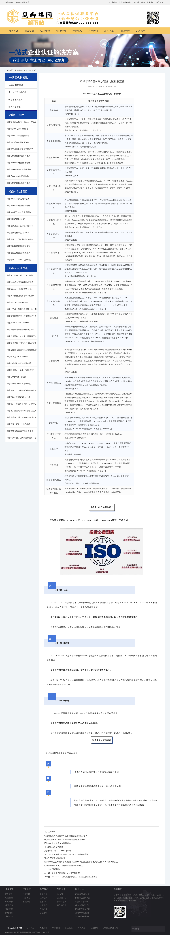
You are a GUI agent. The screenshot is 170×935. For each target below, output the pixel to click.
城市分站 (159, 2)
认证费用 (93, 143)
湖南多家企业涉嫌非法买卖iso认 (20, 225)
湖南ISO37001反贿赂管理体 (18, 162)
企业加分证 (61, 897)
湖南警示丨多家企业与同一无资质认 (22, 403)
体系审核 (97, 805)
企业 (118, 119)
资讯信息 (18, 70)
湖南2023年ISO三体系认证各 (19, 383)
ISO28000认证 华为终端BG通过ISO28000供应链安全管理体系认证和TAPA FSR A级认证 (81, 861)
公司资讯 (26, 894)
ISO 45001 (81, 155)
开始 (89, 163)
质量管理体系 (72, 143)
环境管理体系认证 (97, 314)
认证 (115, 106)
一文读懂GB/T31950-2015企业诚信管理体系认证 (64, 839)
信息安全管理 (123, 334)
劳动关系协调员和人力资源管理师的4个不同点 (63, 865)
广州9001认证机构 (52, 869)
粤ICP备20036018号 (40, 932)
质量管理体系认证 (89, 135)
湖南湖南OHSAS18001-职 (17, 128)
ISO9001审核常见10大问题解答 (57, 843)
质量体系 (85, 607)
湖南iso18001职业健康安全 (18, 135)
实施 (83, 276)
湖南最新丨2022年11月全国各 (19, 259)
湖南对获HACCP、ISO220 (18, 322)
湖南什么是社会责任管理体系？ (20, 363)
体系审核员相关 (15, 99)
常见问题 (109, 30)
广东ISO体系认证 (82, 894)
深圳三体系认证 (81, 901)
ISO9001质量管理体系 (80, 281)
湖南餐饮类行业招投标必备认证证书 (22, 343)
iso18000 (126, 265)
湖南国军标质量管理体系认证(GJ (20, 149)
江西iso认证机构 (82, 916)
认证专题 (45, 30)
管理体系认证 (109, 119)
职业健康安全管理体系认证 (115, 301)
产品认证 (86, 447)
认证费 (67, 364)
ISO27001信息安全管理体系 (117, 285)
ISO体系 (8, 894)
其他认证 (9, 916)
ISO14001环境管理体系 (102, 281)
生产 (142, 680)
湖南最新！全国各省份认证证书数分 (22, 390)
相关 (126, 405)
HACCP (76, 252)
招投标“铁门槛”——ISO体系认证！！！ (60, 850)
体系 (84, 152)
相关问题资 (61, 905)
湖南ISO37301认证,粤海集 (18, 176)
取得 (125, 326)
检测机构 (72, 106)
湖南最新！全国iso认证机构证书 (20, 239)
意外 (80, 733)
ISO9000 (79, 245)
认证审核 (121, 800)
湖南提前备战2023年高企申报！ (20, 431)
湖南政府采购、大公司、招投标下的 (22, 336)
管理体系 (109, 123)
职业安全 (111, 314)
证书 (81, 401)
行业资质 (9, 897)
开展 (74, 297)
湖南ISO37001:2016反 (16, 219)
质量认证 (80, 297)
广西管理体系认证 (82, 909)
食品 (119, 417)
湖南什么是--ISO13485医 (17, 356)
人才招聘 (141, 30)
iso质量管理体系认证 (83, 434)
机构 (80, 123)
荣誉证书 (9, 905)
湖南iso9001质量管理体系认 (18, 252)
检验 (66, 106)
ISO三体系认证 (97, 93)
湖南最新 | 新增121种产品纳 (18, 424)
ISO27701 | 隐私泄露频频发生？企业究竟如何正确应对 (74, 876)
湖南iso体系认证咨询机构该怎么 (20, 282)
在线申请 (125, 30)
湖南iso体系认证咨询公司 (17, 302)
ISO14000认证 (78, 488)
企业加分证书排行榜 (127, 2)
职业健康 (97, 119)
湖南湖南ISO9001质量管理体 (19, 212)
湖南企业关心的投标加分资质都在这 (22, 349)
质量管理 (78, 152)
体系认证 (95, 139)
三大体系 (90, 155)
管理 (90, 139)
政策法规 (26, 901)
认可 (105, 349)
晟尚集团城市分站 (110, 927)
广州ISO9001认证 (82, 897)
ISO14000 (104, 265)
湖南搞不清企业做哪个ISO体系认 (20, 295)
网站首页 (13, 30)
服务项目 (29, 30)
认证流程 (43, 905)
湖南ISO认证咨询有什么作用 (18, 397)
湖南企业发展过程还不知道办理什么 (22, 316)
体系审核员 (61, 901)
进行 (107, 353)
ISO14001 (115, 152)
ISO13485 (82, 285)
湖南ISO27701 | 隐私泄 (16, 376)
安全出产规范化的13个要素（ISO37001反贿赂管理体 (66, 854)
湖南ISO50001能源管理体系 (18, 155)
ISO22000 (97, 248)
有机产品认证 (72, 188)
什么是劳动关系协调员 (53, 846)
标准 (106, 252)
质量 (82, 106)
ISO (105, 180)
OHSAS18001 (107, 463)
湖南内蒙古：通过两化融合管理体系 (22, 417)
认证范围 (107, 334)
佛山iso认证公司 (82, 905)
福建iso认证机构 (82, 912)
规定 (82, 459)
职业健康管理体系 (99, 106)
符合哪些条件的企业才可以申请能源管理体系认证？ (65, 835)
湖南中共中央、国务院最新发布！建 (22, 437)
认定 (98, 381)
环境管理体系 (103, 152)
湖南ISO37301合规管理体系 (18, 183)
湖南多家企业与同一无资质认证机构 (22, 410)
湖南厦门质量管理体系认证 (18, 142)
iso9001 (91, 152)
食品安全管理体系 (110, 248)
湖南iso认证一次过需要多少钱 (19, 288)
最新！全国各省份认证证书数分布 (66, 872)
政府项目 (9, 912)
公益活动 (43, 912)
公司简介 (43, 894)
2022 (67, 175)
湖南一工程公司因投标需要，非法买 (22, 309)
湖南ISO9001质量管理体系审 (19, 169)
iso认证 (60, 894)
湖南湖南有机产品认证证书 (18, 232)
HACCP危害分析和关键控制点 (85, 180)
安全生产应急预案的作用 (54, 858)
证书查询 (61, 30)
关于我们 (141, 2)
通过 (78, 106)
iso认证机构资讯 (30, 70)
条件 (64, 684)
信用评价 (9, 901)
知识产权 (9, 909)
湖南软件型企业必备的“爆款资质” (20, 370)
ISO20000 (95, 337)
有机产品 (70, 447)
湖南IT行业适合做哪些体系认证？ (21, 329)
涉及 (103, 101)
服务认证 (94, 159)
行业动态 (113, 2)
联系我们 (150, 2)
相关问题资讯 (14, 106)
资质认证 (70, 330)
